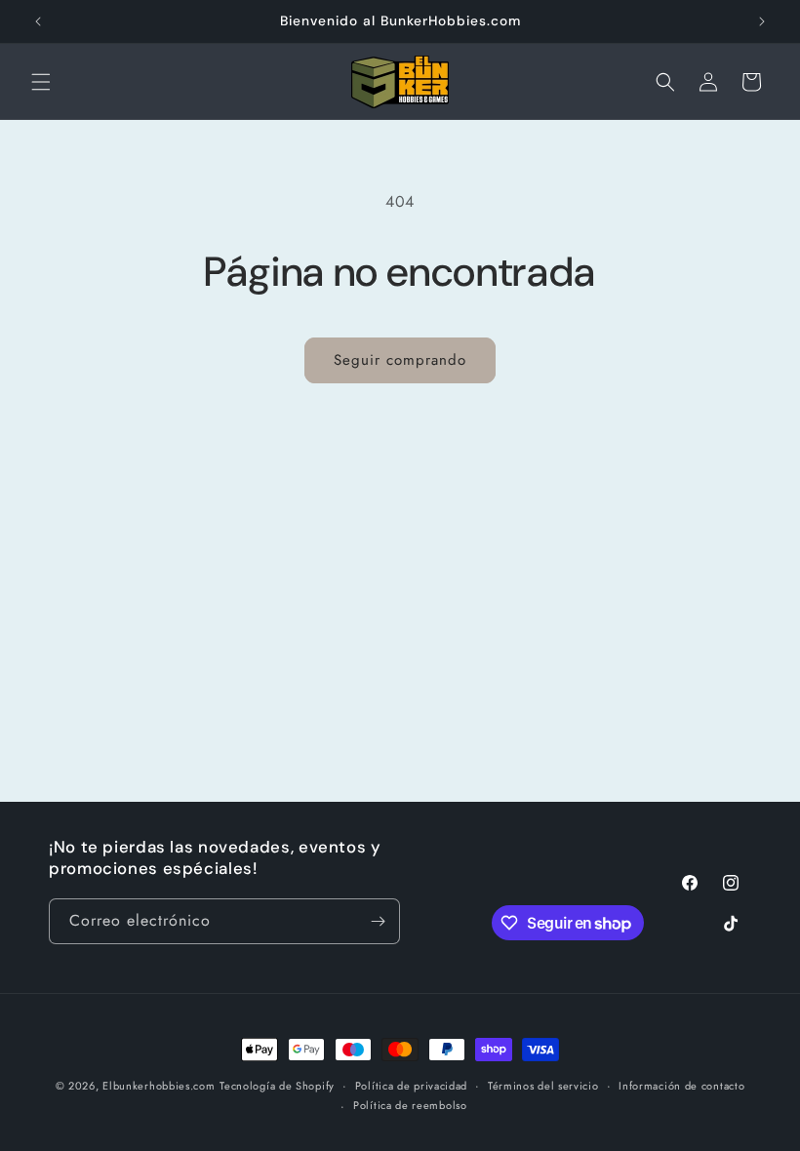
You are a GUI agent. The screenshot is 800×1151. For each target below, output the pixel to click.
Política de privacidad (411, 1085)
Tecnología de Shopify (277, 1085)
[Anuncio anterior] (38, 21)
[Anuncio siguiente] (761, 21)
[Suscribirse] (377, 921)
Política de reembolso (410, 1105)
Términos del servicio (543, 1085)
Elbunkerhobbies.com (158, 1085)
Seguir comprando (400, 360)
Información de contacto (681, 1085)
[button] (41, 81)
